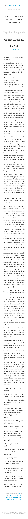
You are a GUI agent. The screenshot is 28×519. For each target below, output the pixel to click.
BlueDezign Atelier (19, 513)
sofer (12, 499)
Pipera (15, 497)
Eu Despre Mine (18, 16)
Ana (19, 50)
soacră (8, 499)
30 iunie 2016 (12, 50)
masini (17, 495)
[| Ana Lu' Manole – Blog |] (14, 5)
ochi (21, 495)
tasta (20, 499)
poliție (19, 497)
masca (12, 495)
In (20, 493)
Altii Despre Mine (14, 22)
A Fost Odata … (9, 19)
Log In (7, 16)
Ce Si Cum (20, 19)
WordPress (13, 512)
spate (16, 499)
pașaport (9, 497)
